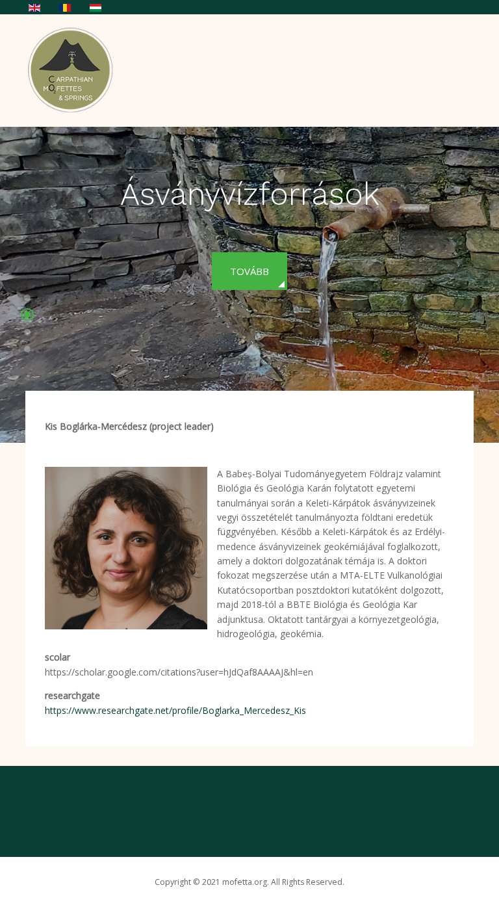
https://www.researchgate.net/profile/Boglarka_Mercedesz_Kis (175, 710)
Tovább (249, 271)
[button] (27, 299)
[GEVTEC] (74, 69)
